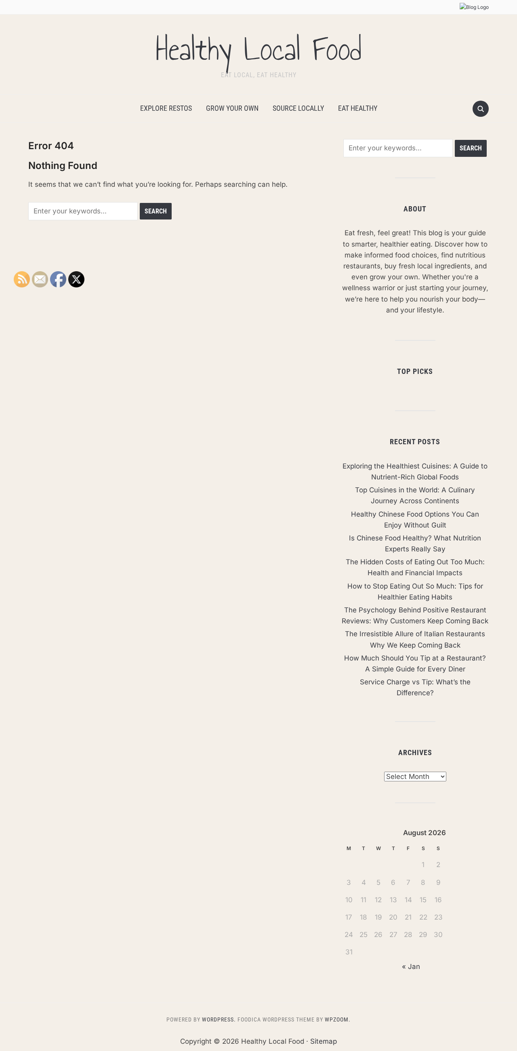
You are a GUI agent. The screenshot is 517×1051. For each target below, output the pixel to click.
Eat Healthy (357, 108)
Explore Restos (166, 108)
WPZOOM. (338, 1019)
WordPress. (219, 1019)
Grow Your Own (232, 108)
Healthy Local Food (258, 49)
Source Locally (298, 108)
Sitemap (323, 1041)
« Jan (411, 966)
